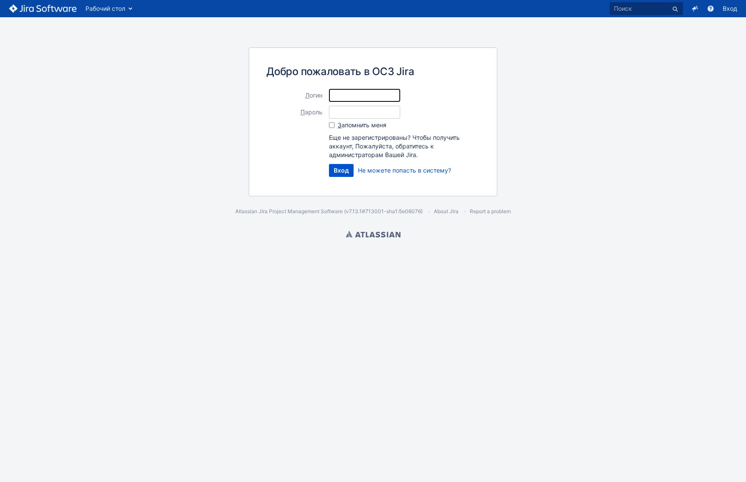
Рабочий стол (105, 8)
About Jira (446, 211)
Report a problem (490, 211)
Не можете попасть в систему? (404, 170)
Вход (730, 8)
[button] (695, 8)
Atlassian (373, 234)
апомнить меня (362, 125)
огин (313, 95)
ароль (311, 112)
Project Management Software (306, 211)
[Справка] (710, 8)
